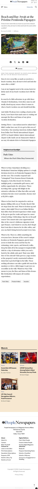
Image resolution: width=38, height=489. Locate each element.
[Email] (27, 62)
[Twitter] (15, 62)
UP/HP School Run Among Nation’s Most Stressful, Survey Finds (28, 370)
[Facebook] (11, 62)
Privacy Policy (19, 474)
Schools (22, 365)
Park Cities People (24, 440)
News (2, 391)
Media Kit (21, 448)
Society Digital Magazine (26, 444)
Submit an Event (6, 460)
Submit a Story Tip (6, 457)
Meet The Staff (5, 444)
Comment (19, 68)
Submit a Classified (24, 453)
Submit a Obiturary (24, 455)
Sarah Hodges (25, 375)
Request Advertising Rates (27, 451)
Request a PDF (5, 455)
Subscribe (30, 7)
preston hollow (16, 281)
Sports (3, 365)
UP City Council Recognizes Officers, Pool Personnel (8, 396)
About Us (4, 440)
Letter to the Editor (6, 448)
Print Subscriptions (6, 451)
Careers (3, 442)
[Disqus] (19, 311)
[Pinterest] (23, 62)
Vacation (26, 281)
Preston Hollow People (25, 442)
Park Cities (5, 281)
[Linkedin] (19, 62)
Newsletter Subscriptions (8, 453)
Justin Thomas (6, 372)
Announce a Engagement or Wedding (27, 458)
